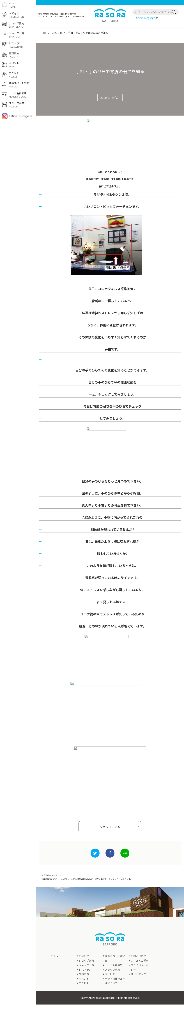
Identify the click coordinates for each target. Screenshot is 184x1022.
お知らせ (57, 32)
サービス (110, 974)
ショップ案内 (16, 24)
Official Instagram (20, 116)
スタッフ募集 (16, 104)
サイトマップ (138, 974)
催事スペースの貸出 (20, 84)
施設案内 (14, 54)
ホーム (13, 4)
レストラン (16, 44)
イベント (14, 64)
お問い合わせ (138, 956)
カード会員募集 (18, 94)
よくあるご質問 (139, 960)
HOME (56, 956)
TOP (44, 32)
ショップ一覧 (16, 34)
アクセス (14, 74)
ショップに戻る (110, 827)
